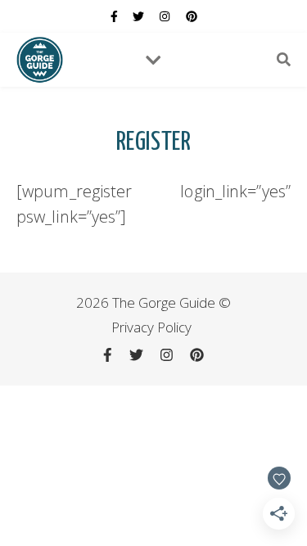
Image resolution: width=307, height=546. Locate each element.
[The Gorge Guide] (39, 59)
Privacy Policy (151, 327)
